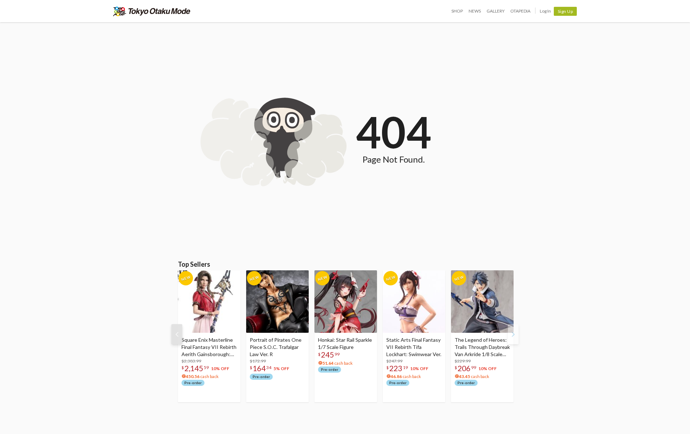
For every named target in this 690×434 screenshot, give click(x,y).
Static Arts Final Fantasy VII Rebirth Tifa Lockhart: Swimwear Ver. (413, 347)
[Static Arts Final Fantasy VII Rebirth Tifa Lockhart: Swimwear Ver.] (414, 301)
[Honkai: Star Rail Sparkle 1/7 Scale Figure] (345, 301)
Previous (176, 334)
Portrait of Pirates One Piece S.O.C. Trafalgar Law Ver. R (276, 347)
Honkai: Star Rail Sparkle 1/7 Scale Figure (345, 343)
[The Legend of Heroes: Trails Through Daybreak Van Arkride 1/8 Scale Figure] (482, 301)
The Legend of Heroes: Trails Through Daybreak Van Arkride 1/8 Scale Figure (482, 347)
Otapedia (520, 11)
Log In (545, 11)
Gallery (496, 11)
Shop (457, 11)
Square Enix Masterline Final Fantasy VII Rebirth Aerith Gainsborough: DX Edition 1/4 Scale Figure (208, 347)
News (475, 11)
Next (513, 334)
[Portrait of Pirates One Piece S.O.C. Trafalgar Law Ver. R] (277, 301)
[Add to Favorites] (231, 277)
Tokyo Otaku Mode (151, 11)
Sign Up (565, 11)
